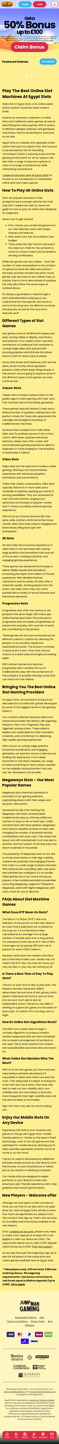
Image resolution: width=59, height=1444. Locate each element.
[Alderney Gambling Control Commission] (30, 1375)
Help (41, 1317)
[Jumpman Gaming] (29, 1310)
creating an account (21, 1231)
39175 (51, 1405)
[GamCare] (17, 1357)
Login (25, 4)
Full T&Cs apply (48, 40)
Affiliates (29, 1325)
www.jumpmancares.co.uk (43, 1391)
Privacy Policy (38, 1321)
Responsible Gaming (25, 1317)
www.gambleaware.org (15, 1391)
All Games (48, 61)
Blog (50, 1321)
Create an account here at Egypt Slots (25, 175)
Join (39, 4)
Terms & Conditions (17, 1321)
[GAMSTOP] (42, 1357)
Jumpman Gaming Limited (41, 1400)
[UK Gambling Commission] (21, 1367)
